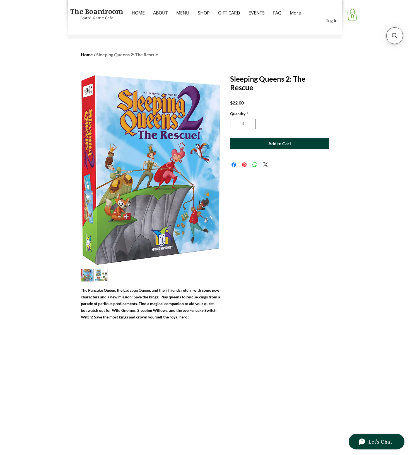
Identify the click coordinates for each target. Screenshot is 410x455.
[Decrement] (234, 124)
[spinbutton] (243, 124)
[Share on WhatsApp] (255, 164)
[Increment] (251, 124)
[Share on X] (265, 164)
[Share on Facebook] (233, 164)
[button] (352, 15)
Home (87, 54)
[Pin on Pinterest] (244, 164)
